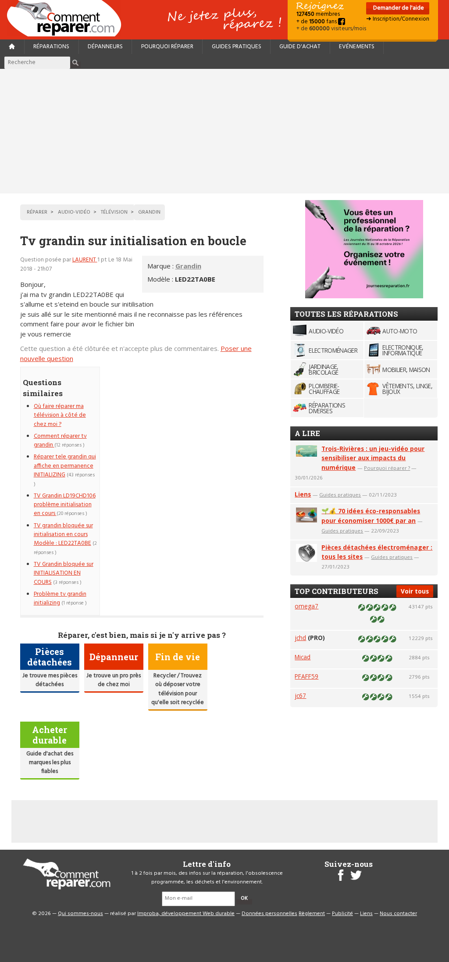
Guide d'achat (300, 46)
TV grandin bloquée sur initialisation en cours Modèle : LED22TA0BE (63, 534)
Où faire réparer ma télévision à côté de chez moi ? (60, 415)
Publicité (342, 913)
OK (244, 898)
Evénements (356, 46)
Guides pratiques (236, 46)
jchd (300, 637)
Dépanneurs (105, 46)
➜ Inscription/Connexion (397, 19)
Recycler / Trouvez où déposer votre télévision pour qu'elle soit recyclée (177, 689)
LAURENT (84, 260)
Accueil (67, 18)
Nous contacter (398, 913)
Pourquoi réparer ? (387, 468)
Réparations (51, 46)
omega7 (306, 606)
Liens (303, 494)
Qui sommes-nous (80, 913)
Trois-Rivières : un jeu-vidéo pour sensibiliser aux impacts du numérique (372, 458)
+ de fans (317, 21)
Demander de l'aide (398, 8)
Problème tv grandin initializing (60, 599)
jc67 (300, 695)
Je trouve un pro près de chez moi (113, 680)
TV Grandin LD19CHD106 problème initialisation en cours (65, 505)
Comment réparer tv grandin (60, 441)
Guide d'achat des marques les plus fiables (49, 762)
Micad (302, 657)
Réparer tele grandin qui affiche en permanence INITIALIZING (65, 465)
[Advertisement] (224, 131)
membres (318, 14)
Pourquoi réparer (167, 46)
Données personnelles (269, 913)
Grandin (188, 265)
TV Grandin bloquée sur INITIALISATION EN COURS (63, 573)
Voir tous (415, 591)
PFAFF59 (306, 676)
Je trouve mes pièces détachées (49, 680)
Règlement (312, 913)
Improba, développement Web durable (186, 913)
